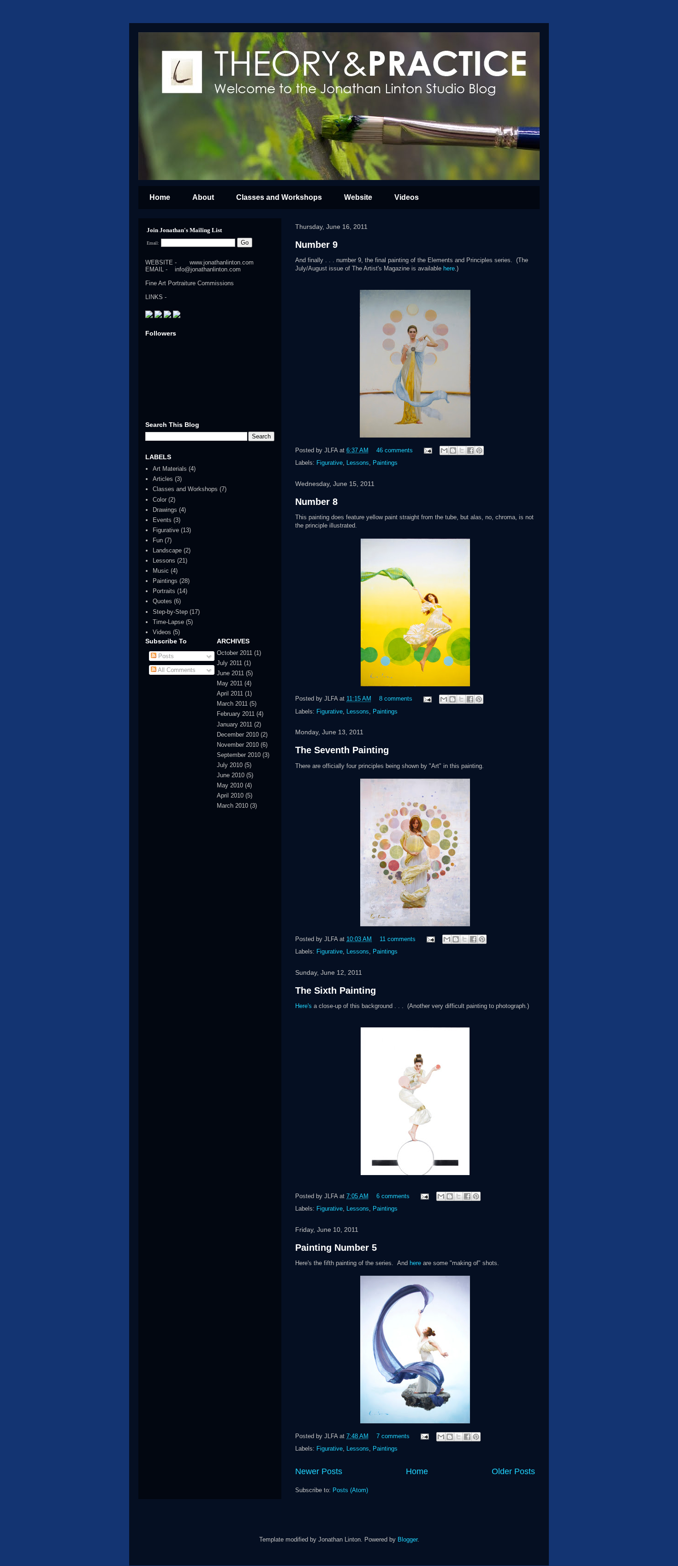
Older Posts (513, 1471)
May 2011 (230, 683)
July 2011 (229, 663)
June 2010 (230, 775)
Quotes (162, 601)
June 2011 (230, 673)
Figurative (329, 462)
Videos (406, 197)
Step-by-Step (170, 611)
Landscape (167, 550)
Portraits (164, 591)
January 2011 (234, 724)
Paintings (385, 462)
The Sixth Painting (335, 990)
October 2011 (234, 652)
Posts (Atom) (350, 1490)
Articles (163, 478)
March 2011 (232, 703)
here (449, 268)
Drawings (165, 509)
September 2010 (239, 754)
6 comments (393, 1196)
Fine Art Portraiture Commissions (189, 283)
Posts (165, 656)
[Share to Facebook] (470, 450)
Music (161, 570)
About (203, 197)
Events (162, 519)
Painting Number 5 (336, 1247)
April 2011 (230, 693)
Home (159, 197)
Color (160, 499)
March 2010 (232, 805)
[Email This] (444, 450)
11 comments (398, 939)
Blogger (407, 1539)
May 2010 (230, 785)
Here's (303, 1005)
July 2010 (230, 765)
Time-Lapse (168, 621)
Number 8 (316, 502)
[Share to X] (461, 450)
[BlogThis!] (453, 450)
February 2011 (236, 713)
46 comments (394, 450)
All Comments (176, 669)
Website (358, 197)
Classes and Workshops (279, 197)
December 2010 (238, 734)
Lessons (357, 462)
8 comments (395, 698)
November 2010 (238, 744)
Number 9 (316, 245)
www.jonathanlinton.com (222, 262)
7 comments (393, 1436)
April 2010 (230, 795)
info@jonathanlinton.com (208, 269)
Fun (158, 540)
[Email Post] (427, 450)
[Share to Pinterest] (479, 450)
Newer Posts (318, 1471)
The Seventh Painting (342, 750)
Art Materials (170, 468)
